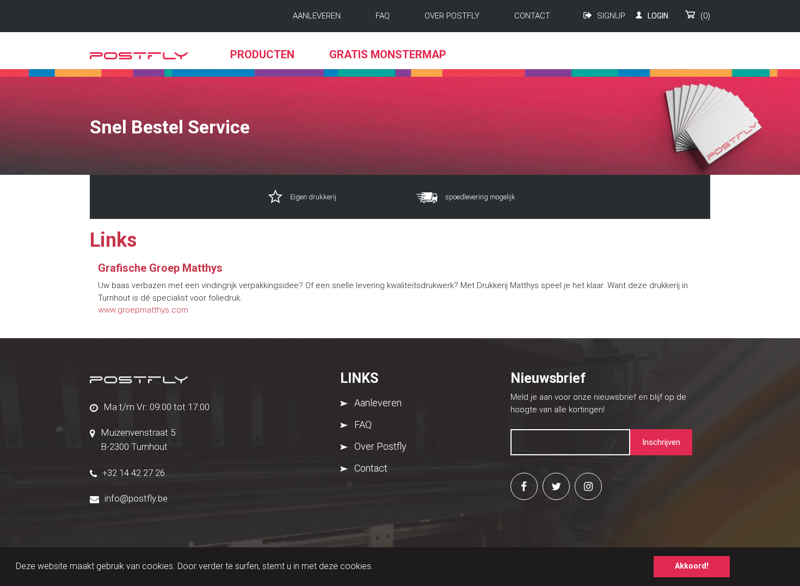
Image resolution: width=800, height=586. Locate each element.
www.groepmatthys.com (143, 310)
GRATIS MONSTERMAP (387, 54)
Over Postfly (451, 16)
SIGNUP (611, 16)
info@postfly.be (136, 498)
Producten (262, 54)
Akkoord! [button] (692, 566)
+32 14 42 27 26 (133, 472)
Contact (532, 16)
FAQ (383, 16)
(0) (705, 16)
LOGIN (658, 15)
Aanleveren (317, 16)
